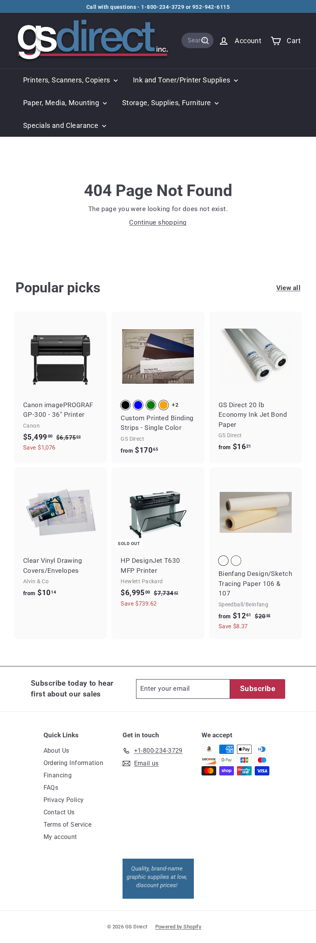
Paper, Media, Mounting (62, 103)
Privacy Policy (64, 800)
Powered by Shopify (178, 927)
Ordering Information (74, 763)
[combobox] (197, 40)
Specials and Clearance (61, 125)
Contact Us (59, 812)
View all (288, 288)
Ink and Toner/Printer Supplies (182, 80)
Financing (58, 775)
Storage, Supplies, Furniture (167, 103)
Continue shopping (158, 222)
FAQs (51, 787)
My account (60, 837)
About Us (56, 750)
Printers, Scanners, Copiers (67, 80)
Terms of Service (68, 824)
